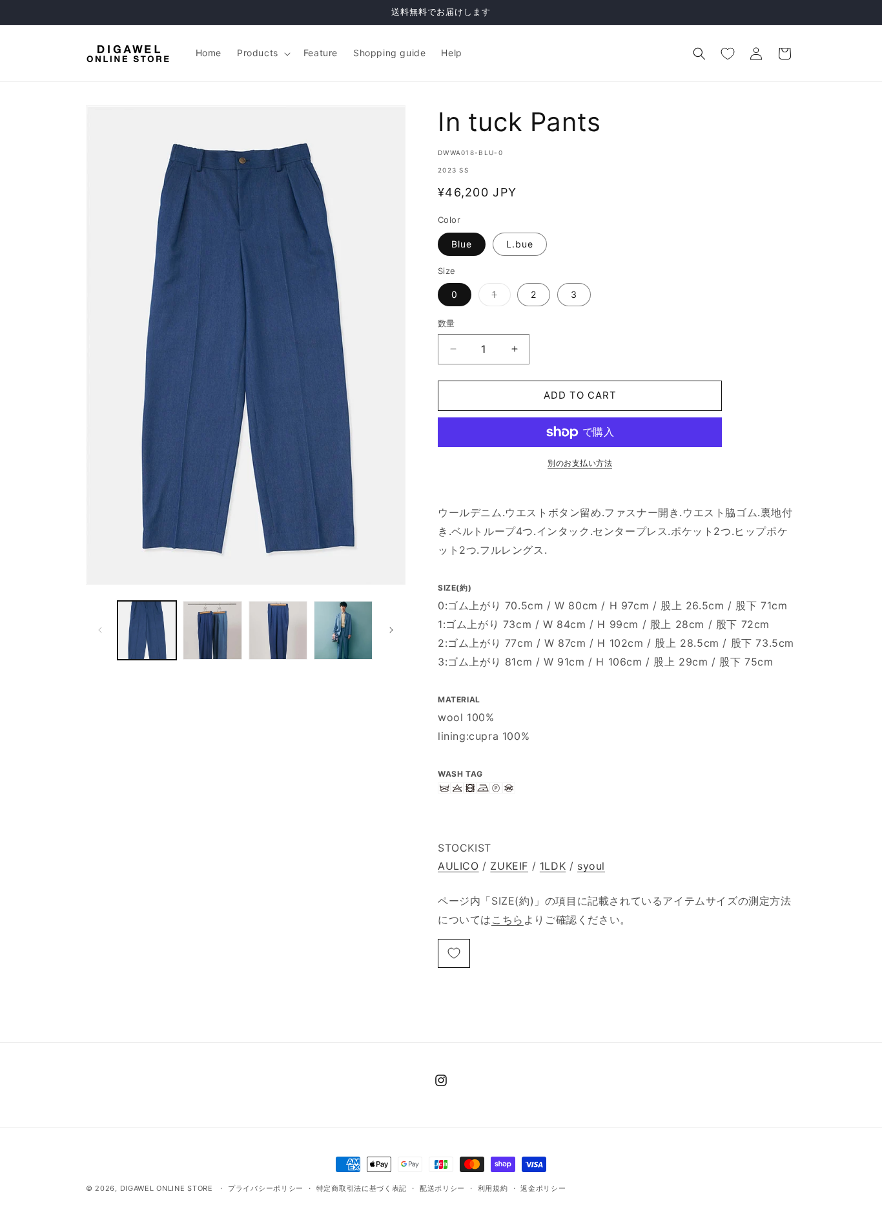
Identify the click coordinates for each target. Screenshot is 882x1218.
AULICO (458, 865)
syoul (591, 865)
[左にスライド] (100, 630)
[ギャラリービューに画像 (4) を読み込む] (343, 630)
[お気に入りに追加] (454, 953)
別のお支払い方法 (580, 463)
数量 (446, 323)
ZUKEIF (509, 865)
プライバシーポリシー (265, 1188)
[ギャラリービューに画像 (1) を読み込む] (147, 630)
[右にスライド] (391, 630)
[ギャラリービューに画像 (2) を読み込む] (212, 630)
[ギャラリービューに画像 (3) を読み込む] (278, 630)
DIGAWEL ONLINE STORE (166, 1188)
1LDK (553, 865)
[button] (262, 53)
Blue (461, 243)
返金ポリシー (543, 1188)
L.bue (519, 243)
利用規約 (493, 1188)
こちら (507, 919)
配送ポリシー (442, 1188)
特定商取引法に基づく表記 (361, 1188)
